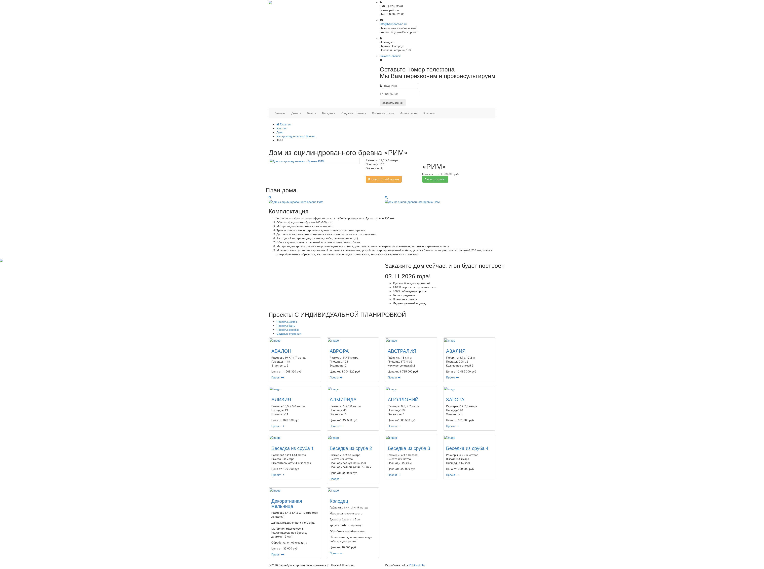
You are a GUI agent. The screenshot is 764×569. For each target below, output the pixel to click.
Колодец (339, 500)
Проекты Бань (286, 326)
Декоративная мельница (286, 503)
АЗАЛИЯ (456, 350)
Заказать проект (435, 179)
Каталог (282, 128)
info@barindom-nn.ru (393, 24)
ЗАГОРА (455, 399)
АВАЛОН (281, 350)
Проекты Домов (287, 322)
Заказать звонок (390, 56)
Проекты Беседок (288, 329)
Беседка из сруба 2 (351, 447)
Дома (280, 132)
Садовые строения (353, 113)
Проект (276, 377)
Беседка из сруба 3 (409, 447)
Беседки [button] (328, 113)
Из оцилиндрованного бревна (296, 136)
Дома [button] (295, 113)
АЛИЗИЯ (281, 399)
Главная (280, 113)
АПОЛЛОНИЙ (403, 399)
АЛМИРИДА (343, 399)
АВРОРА (339, 350)
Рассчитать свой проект (383, 179)
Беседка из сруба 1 (292, 447)
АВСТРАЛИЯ (402, 350)
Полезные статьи (383, 113)
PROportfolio (417, 565)
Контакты (429, 113)
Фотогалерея (408, 113)
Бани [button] (310, 113)
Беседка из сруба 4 (467, 447)
